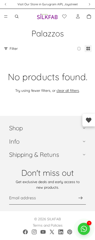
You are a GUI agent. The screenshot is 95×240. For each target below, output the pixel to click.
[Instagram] (34, 232)
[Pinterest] (70, 232)
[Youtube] (43, 232)
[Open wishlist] (88, 120)
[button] (64, 16)
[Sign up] (80, 198)
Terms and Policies (48, 225)
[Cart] (88, 16)
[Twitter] (52, 232)
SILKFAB (54, 219)
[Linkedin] (61, 232)
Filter (14, 48)
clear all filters (67, 90)
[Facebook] (25, 232)
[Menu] (6, 16)
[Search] (16, 16)
